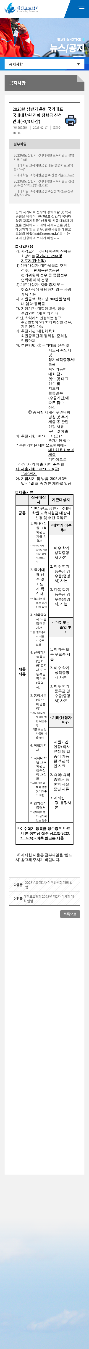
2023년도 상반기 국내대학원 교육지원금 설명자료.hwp (44, 157)
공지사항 (16, 64)
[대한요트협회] (28, 8)
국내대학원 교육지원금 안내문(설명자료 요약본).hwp (43, 167)
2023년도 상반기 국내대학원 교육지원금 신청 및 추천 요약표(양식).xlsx (44, 183)
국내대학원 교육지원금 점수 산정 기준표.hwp (44, 175)
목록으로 (70, 913)
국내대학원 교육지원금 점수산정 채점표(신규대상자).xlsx (43, 193)
